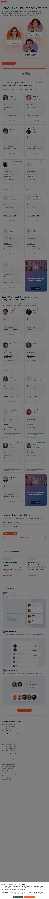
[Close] (47, 884)
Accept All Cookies (29, 896)
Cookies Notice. (38, 894)
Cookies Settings (18, 896)
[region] (24, 890)
